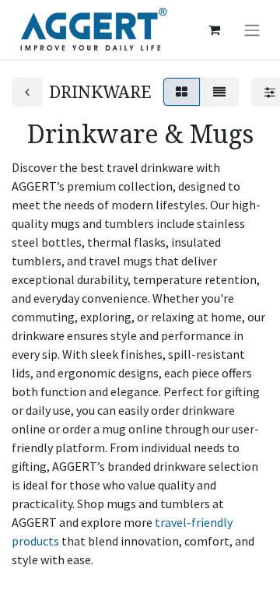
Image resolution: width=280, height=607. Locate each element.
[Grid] (182, 92)
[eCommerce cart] (213, 29)
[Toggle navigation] (252, 29)
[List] (219, 92)
